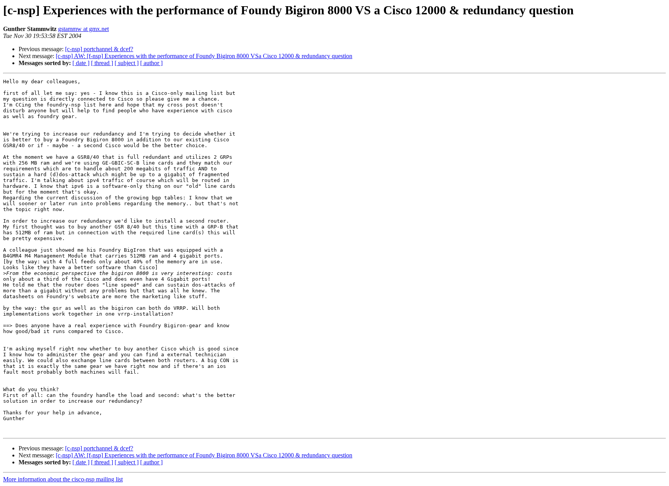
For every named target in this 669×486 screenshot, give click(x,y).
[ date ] (80, 63)
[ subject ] (127, 63)
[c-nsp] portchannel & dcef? (99, 49)
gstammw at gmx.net (83, 29)
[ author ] (151, 63)
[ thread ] (102, 63)
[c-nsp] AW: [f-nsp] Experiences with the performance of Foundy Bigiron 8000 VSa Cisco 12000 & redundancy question (204, 56)
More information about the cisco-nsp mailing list (63, 479)
